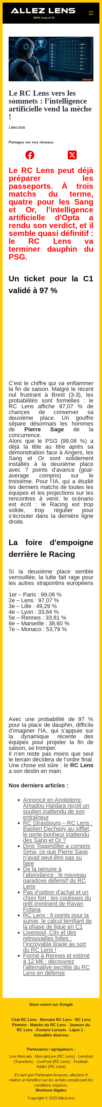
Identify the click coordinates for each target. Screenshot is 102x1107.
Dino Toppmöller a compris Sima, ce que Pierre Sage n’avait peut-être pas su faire (56, 855)
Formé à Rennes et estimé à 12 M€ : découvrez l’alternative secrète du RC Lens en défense (56, 964)
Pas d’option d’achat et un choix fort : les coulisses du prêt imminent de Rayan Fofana (57, 901)
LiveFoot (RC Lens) (54, 1061)
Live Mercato (21, 1056)
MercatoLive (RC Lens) (55, 1056)
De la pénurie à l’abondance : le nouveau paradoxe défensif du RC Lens (54, 878)
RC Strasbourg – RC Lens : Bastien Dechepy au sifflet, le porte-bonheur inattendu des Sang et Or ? (57, 831)
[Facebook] (30, 155)
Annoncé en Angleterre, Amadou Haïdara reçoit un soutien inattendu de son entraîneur (56, 808)
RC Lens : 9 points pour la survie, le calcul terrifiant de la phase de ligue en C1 (57, 921)
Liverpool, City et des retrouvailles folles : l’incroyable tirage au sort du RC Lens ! (54, 941)
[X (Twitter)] (72, 155)
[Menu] (91, 13)
